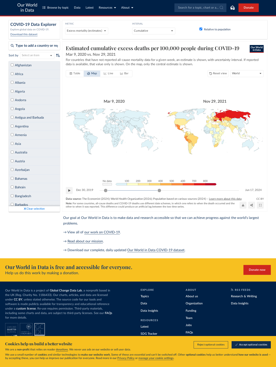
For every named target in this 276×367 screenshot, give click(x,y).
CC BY (260, 199)
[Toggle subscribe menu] (232, 7)
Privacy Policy (126, 358)
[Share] (251, 205)
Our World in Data (27, 7)
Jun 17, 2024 (253, 190)
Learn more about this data (225, 199)
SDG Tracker (149, 333)
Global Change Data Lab (66, 290)
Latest (90, 7)
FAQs (108, 313)
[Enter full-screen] (260, 205)
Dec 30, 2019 (84, 190)
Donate (249, 7)
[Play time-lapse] (69, 190)
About (125, 7)
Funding (191, 310)
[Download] (243, 205)
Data (77, 7)
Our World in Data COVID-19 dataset (156, 250)
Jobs (189, 325)
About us (192, 296)
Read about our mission (85, 241)
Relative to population (217, 29)
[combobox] (200, 7)
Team (189, 318)
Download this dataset (24, 34)
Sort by (13, 55)
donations (62, 349)
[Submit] (221, 7)
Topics (145, 296)
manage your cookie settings (156, 358)
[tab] (75, 74)
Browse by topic (58, 7)
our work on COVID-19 (102, 232)
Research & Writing (244, 296)
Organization (194, 303)
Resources (105, 7)
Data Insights (149, 310)
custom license (26, 308)
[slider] (105, 190)
